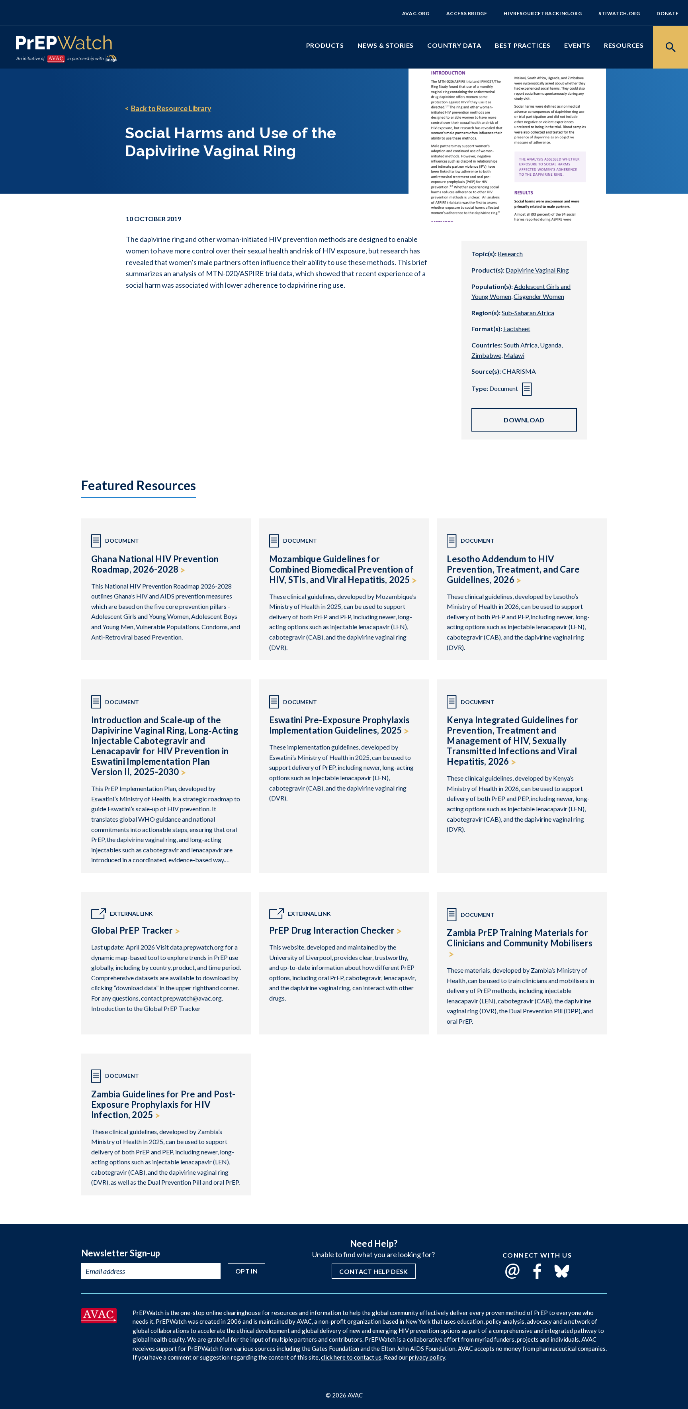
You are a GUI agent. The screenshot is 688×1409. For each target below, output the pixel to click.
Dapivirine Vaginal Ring (537, 270)
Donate (668, 13)
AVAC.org (416, 13)
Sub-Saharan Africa (528, 312)
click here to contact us (351, 1357)
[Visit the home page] (64, 44)
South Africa (521, 345)
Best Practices (523, 45)
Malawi (514, 355)
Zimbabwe (486, 355)
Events (577, 45)
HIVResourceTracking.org (543, 13)
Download (524, 420)
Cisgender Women (539, 296)
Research (510, 253)
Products (325, 45)
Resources (624, 45)
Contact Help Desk (373, 1271)
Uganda (550, 345)
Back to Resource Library (171, 108)
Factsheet (516, 328)
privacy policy (427, 1357)
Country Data (454, 45)
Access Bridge (466, 13)
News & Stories (386, 45)
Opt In (246, 1271)
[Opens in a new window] (99, 1320)
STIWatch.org (619, 13)
